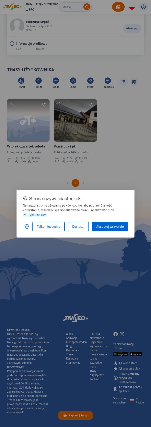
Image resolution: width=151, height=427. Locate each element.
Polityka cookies (34, 215)
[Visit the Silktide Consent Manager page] (27, 226)
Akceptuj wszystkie (110, 226)
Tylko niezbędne (48, 226)
